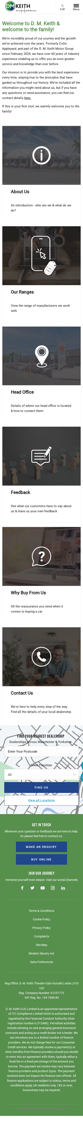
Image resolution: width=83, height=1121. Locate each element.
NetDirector (25, 1108)
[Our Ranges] (41, 255)
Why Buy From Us (28, 592)
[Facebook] (22, 888)
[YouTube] (43, 888)
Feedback (20, 492)
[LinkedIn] (63, 888)
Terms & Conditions (41, 910)
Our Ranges (22, 292)
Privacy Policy (41, 928)
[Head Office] (41, 356)
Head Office (22, 392)
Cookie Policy (41, 919)
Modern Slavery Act (41, 953)
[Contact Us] (41, 656)
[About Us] (41, 155)
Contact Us (22, 693)
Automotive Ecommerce (51, 1108)
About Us (20, 191)
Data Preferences (41, 962)
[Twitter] (32, 888)
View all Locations (41, 800)
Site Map (41, 945)
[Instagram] (53, 888)
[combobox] (41, 774)
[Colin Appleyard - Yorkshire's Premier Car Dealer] (20, 6)
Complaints (41, 936)
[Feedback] (41, 456)
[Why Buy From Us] (41, 556)
